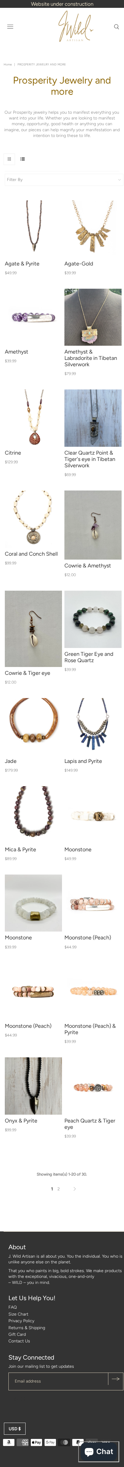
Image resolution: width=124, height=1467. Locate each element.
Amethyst (16, 351)
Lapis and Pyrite (83, 761)
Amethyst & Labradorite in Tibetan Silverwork (90, 358)
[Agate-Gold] (93, 229)
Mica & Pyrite (20, 849)
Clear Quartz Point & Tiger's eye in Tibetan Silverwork (89, 459)
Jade (11, 761)
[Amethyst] (33, 317)
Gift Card (17, 1334)
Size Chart (18, 1314)
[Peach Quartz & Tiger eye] (93, 1086)
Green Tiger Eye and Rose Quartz (88, 657)
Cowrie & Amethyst (87, 565)
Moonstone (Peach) (87, 937)
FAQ (12, 1307)
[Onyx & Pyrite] (33, 1086)
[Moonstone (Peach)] (93, 903)
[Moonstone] (93, 814)
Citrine (13, 452)
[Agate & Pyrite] (33, 229)
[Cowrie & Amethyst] (93, 525)
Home (8, 64)
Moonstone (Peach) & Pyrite (90, 1029)
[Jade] (33, 726)
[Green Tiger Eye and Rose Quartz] (93, 619)
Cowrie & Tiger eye (27, 673)
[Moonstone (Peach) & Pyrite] (93, 991)
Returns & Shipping (26, 1327)
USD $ (15, 1428)
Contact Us (19, 1341)
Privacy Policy (21, 1320)
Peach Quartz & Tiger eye (89, 1123)
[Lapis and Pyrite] (93, 726)
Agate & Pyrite (22, 263)
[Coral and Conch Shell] (33, 519)
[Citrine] (33, 418)
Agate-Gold (78, 263)
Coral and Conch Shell (31, 554)
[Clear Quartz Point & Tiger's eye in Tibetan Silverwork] (93, 418)
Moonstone (77, 849)
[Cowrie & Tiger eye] (33, 629)
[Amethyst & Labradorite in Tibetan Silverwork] (93, 317)
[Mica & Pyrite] (33, 814)
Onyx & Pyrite (21, 1120)
